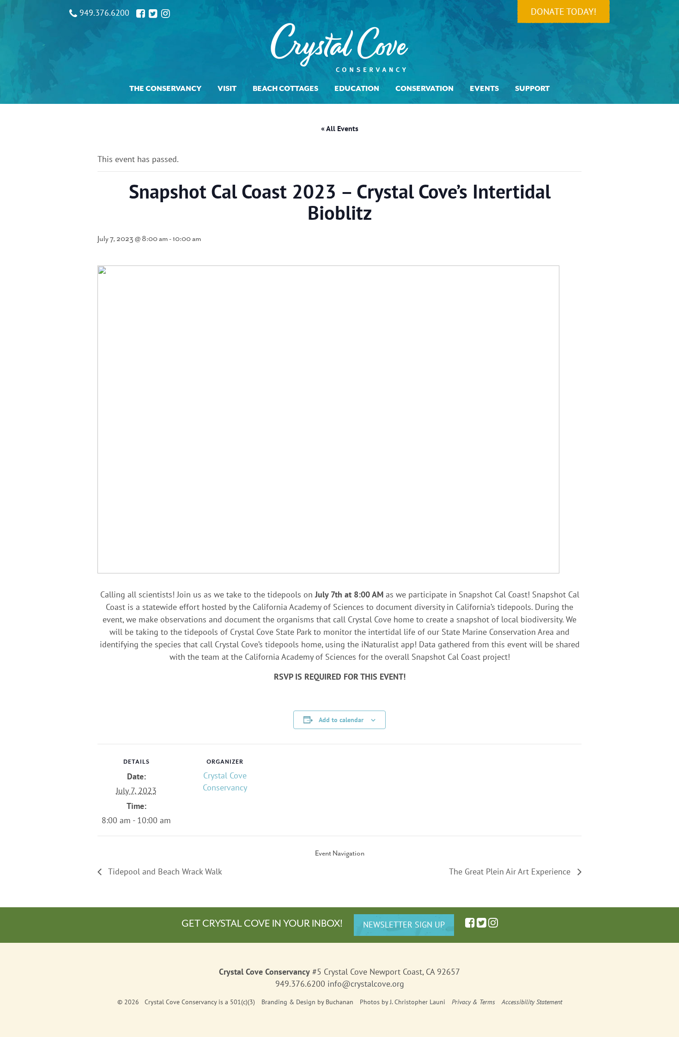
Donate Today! (563, 12)
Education (356, 88)
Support (532, 88)
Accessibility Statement (532, 1002)
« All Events (339, 128)
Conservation (424, 88)
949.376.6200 (103, 12)
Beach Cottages (285, 88)
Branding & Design (288, 1002)
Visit (227, 88)
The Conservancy (165, 88)
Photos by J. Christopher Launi (402, 1002)
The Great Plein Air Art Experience (511, 871)
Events (484, 88)
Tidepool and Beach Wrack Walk (164, 871)
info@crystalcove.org (365, 983)
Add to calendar (341, 720)
